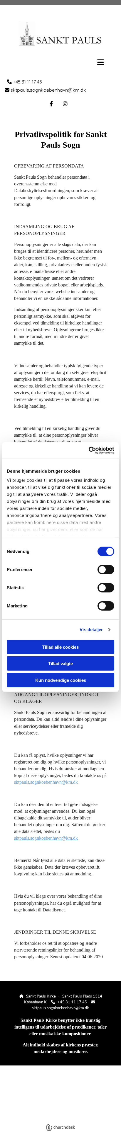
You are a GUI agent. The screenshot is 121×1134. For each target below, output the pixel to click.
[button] (60, 62)
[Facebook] (51, 103)
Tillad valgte (60, 663)
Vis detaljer (91, 629)
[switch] (106, 569)
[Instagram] (65, 103)
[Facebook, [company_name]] (61, 1103)
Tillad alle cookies (60, 646)
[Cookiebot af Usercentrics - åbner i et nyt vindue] (88, 450)
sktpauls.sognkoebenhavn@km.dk (46, 782)
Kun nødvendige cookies (60, 679)
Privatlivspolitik (39, 1114)
